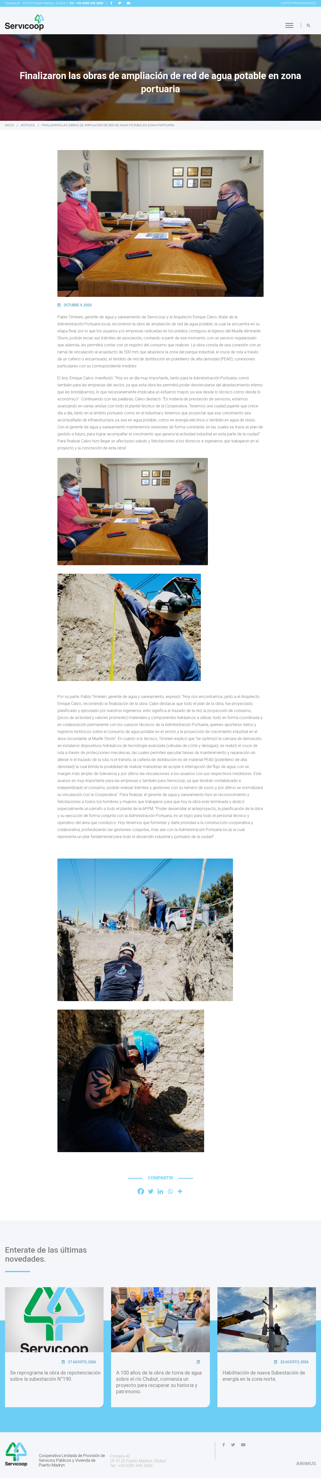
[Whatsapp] (170, 1191)
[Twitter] (150, 1191)
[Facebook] (140, 1191)
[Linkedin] (160, 1191)
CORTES (298, 3)
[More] (180, 1191)
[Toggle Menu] (289, 25)
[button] (308, 25)
